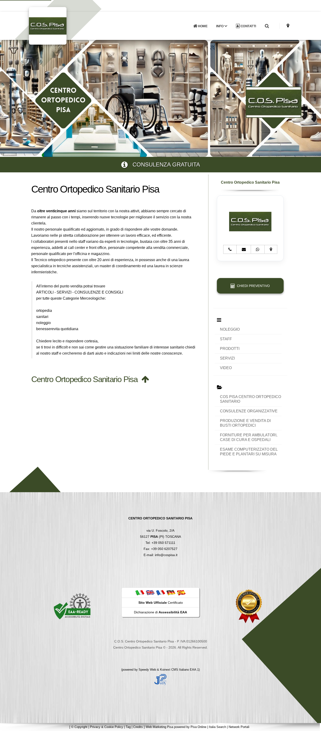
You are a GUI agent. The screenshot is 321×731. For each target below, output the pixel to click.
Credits (138, 727)
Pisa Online (198, 727)
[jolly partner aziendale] (160, 679)
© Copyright (79, 727)
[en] (150, 592)
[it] (140, 592)
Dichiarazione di (160, 612)
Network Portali (239, 727)
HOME (202, 26)
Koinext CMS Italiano (175, 669)
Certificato (160, 602)
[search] (267, 26)
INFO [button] (220, 26)
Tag (128, 727)
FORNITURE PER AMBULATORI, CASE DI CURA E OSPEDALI (248, 437)
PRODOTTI (229, 349)
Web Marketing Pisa (159, 727)
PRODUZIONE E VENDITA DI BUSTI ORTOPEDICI (245, 423)
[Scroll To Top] (313, 725)
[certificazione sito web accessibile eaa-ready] (72, 606)
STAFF (226, 339)
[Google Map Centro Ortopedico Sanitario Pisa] (288, 26)
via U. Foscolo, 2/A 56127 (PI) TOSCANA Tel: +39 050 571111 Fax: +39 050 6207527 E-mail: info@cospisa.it (160, 536)
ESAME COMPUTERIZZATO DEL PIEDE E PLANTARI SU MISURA (249, 451)
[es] (181, 592)
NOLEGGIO (230, 329)
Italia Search (217, 727)
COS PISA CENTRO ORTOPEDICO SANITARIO (250, 399)
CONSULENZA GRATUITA (164, 164)
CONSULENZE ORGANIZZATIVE (249, 411)
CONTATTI (248, 26)
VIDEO (226, 368)
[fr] (160, 592)
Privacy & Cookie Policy (106, 727)
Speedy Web (147, 669)
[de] (171, 592)
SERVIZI (227, 358)
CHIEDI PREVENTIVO (252, 286)
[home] (60, 25)
